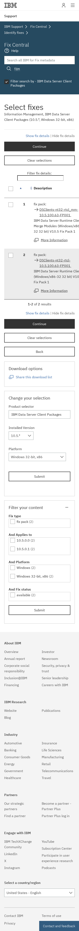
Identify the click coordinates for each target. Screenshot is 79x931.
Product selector (21, 406)
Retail (46, 764)
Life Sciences (52, 750)
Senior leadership (55, 678)
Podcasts (49, 868)
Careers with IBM (55, 685)
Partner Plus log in (56, 816)
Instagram (12, 868)
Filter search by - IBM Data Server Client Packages (41, 83)
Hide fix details (63, 136)
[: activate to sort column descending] (24, 190)
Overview (11, 652)
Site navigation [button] (73, 7)
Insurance (49, 743)
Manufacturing (53, 757)
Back (39, 351)
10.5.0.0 (23, 540)
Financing (11, 685)
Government (13, 771)
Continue (39, 146)
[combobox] (21, 435)
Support (10, 16)
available (23, 595)
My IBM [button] (64, 7)
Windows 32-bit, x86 (32, 576)
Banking (10, 750)
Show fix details (38, 136)
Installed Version (22, 428)
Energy (9, 764)
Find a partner (15, 816)
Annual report (14, 659)
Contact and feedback (59, 926)
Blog (7, 717)
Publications (51, 710)
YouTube (48, 841)
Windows (23, 568)
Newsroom (50, 659)
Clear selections (39, 160)
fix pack (22, 522)
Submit (39, 476)
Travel (46, 778)
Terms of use (51, 916)
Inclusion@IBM (15, 678)
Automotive (13, 743)
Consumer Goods (17, 757)
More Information (54, 240)
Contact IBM (13, 916)
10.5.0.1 (23, 549)
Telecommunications (57, 771)
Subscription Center (57, 848)
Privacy (9, 923)
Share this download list (34, 377)
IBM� (10, 5)
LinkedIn (10, 854)
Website (10, 710)
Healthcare (12, 778)
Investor (48, 652)
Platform (15, 449)
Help (14, 51)
